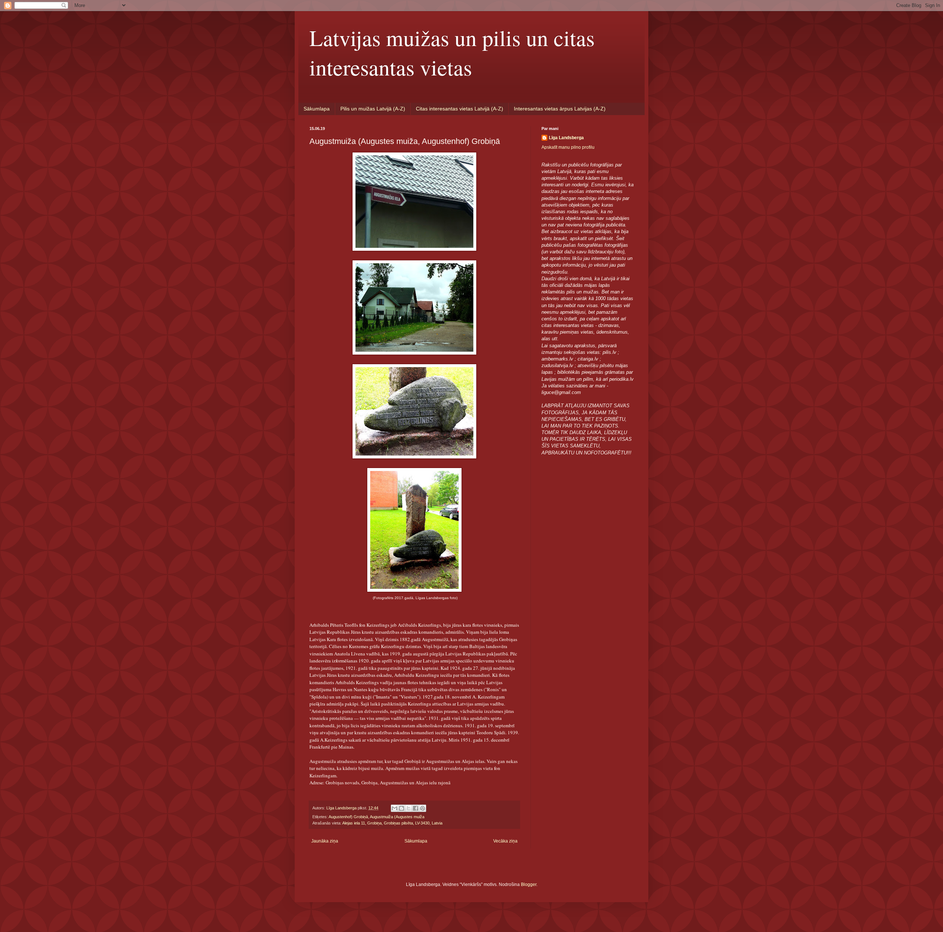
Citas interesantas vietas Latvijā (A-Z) (459, 109)
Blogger (528, 884)
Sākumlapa (317, 109)
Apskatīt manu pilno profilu (568, 147)
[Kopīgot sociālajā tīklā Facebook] (415, 808)
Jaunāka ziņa (324, 841)
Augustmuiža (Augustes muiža (397, 817)
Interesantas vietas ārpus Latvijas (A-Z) (560, 109)
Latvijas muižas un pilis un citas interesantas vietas (452, 52)
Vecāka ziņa (505, 841)
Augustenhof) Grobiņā (348, 817)
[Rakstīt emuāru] (401, 808)
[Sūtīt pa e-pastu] (394, 808)
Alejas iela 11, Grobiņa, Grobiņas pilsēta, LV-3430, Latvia (392, 823)
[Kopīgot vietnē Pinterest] (422, 808)
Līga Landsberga (566, 137)
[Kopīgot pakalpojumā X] (408, 808)
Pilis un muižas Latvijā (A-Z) (372, 109)
